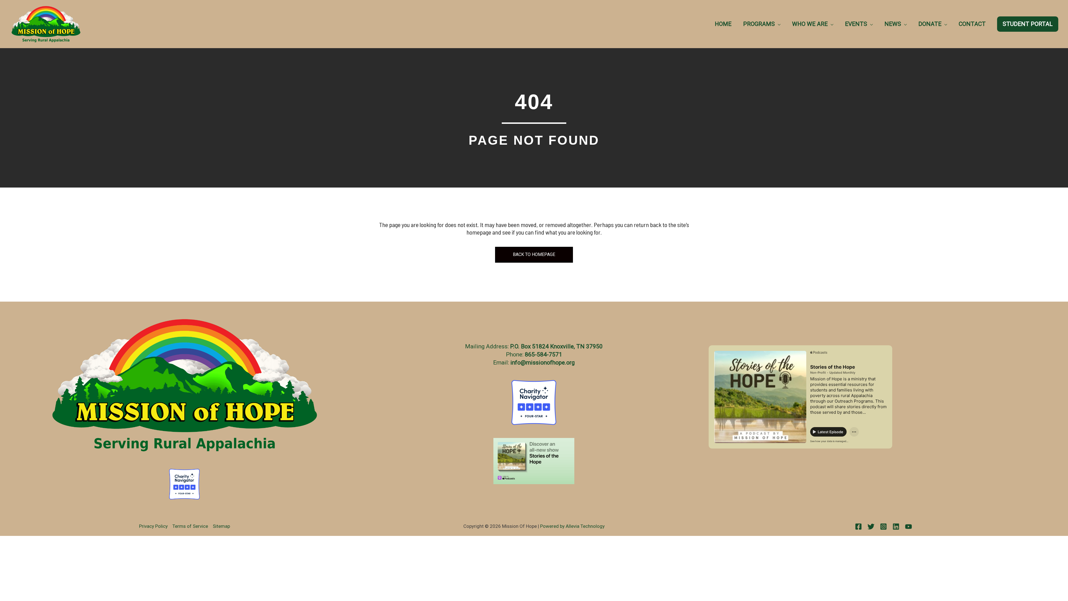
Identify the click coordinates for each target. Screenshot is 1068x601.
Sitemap (221, 526)
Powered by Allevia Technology (572, 526)
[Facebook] (858, 526)
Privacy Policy (153, 526)
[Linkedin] (896, 526)
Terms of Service (190, 526)
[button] (777, 24)
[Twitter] (870, 526)
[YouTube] (908, 526)
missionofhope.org (550, 362)
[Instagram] (883, 526)
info (515, 362)
